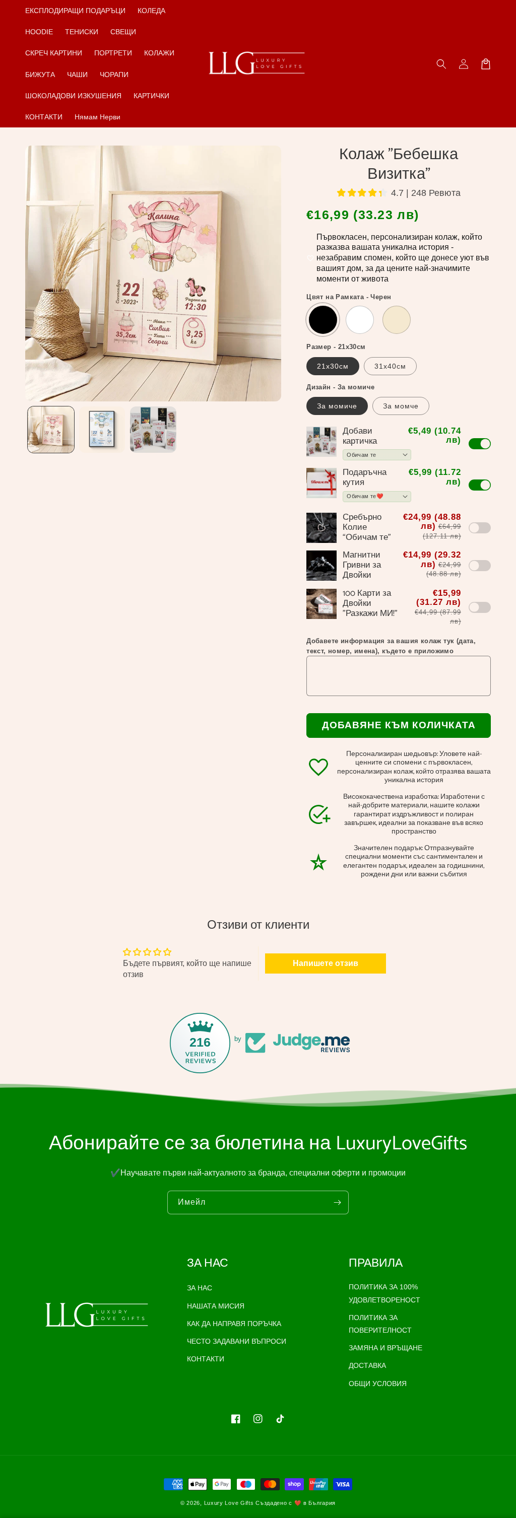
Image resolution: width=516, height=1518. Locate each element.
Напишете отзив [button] (325, 963)
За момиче (337, 406)
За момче (401, 406)
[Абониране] (337, 1202)
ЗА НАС (199, 1288)
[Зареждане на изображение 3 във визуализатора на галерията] (153, 429)
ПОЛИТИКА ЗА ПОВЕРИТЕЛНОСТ (380, 1324)
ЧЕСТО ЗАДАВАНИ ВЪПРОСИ (236, 1341)
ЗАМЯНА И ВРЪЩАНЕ (385, 1348)
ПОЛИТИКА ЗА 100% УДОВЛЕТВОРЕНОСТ (384, 1293)
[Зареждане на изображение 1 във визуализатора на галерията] (51, 429)
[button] (441, 64)
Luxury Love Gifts (229, 1503)
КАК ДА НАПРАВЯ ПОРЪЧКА (234, 1324)
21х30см (333, 366)
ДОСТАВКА (367, 1365)
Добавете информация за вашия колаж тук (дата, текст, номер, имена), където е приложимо (391, 646)
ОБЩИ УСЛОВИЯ (378, 1383)
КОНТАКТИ (205, 1359)
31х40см (390, 366)
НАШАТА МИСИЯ (215, 1306)
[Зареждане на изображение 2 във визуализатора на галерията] (102, 429)
